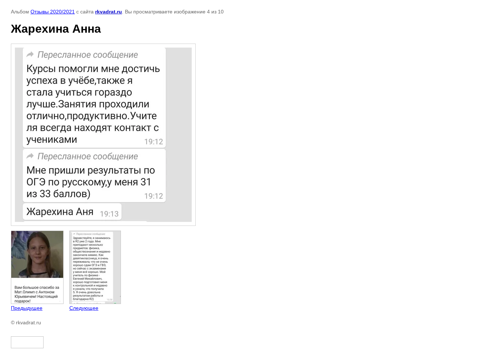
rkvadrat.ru (108, 12)
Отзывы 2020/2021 (53, 12)
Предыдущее (26, 308)
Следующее (83, 308)
